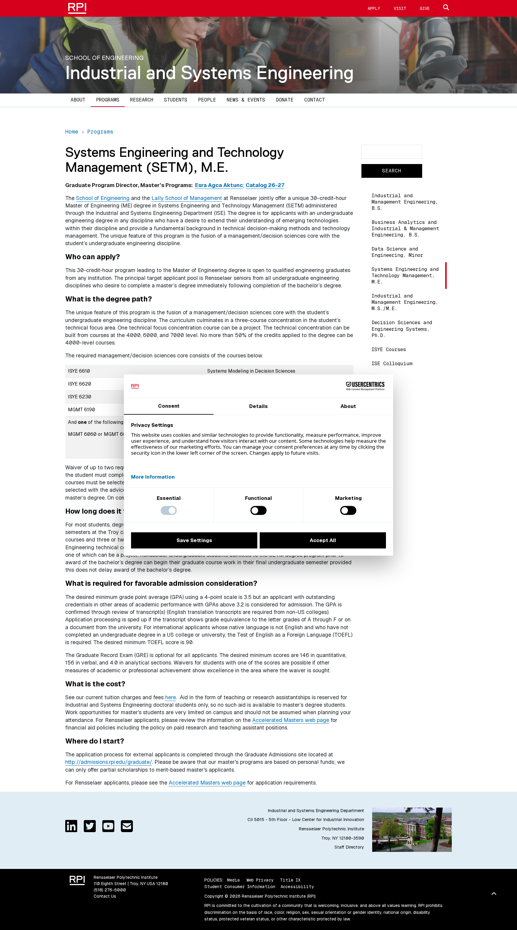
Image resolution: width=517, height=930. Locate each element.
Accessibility (297, 886)
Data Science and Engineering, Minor (397, 252)
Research (141, 100)
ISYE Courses (389, 349)
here (170, 697)
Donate (285, 100)
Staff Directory (349, 847)
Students (175, 100)
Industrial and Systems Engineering (209, 72)
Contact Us (105, 896)
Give (425, 8)
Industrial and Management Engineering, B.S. (405, 201)
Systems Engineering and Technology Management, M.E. (405, 275)
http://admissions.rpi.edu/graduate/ (108, 761)
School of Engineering (103, 198)
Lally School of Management (186, 198)
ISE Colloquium (392, 363)
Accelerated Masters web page (290, 720)
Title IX (290, 880)
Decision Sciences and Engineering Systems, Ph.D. (402, 328)
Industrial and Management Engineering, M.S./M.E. (405, 302)
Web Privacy (260, 880)
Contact (314, 100)
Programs (107, 100)
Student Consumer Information (239, 886)
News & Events (246, 100)
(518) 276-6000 (110, 890)
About (78, 100)
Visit (400, 8)
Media (233, 880)
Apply (374, 8)
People (207, 100)
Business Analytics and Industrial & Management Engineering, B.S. (405, 228)
